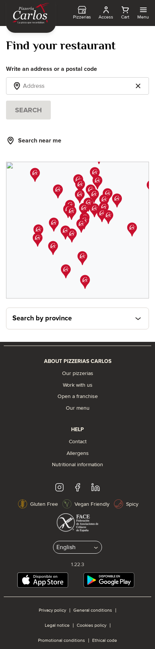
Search (28, 110)
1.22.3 (77, 564)
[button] (65, 232)
